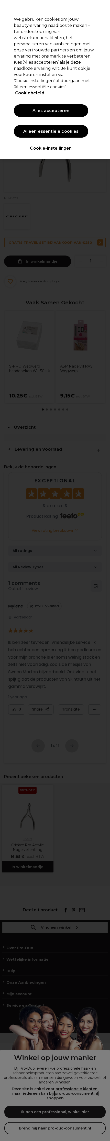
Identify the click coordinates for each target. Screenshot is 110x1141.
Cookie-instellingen (51, 148)
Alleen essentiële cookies (51, 131)
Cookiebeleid (30, 93)
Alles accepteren (51, 110)
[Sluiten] (101, 8)
